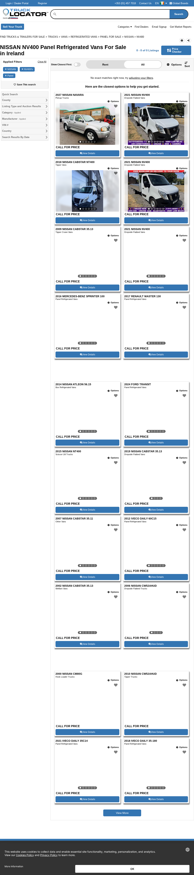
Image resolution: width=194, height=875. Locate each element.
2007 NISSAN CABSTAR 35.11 (74, 518)
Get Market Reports (181, 26)
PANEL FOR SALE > (112, 36)
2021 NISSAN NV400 (137, 95)
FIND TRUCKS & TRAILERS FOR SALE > (24, 36)
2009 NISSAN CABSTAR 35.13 (74, 229)
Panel (10, 75)
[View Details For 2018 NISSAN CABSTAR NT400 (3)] (87, 191)
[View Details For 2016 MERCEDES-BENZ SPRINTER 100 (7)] (87, 325)
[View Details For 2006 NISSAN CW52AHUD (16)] (156, 615)
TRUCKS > (54, 36)
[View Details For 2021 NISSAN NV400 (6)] (156, 258)
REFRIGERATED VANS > (85, 36)
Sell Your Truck (13, 27)
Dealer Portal (21, 3)
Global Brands (180, 3)
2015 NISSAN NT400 (68, 451)
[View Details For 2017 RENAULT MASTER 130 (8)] (156, 325)
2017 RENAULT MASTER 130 (142, 296)
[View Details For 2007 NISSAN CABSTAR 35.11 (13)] (87, 548)
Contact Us (145, 3)
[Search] (55, 14)
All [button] (143, 64)
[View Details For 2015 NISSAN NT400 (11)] (87, 480)
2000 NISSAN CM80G (69, 673)
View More (122, 812)
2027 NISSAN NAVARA (70, 95)
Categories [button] (124, 26)
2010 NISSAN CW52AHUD (140, 673)
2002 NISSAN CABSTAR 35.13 (74, 585)
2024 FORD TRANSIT (137, 384)
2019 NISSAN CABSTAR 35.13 (143, 451)
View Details (88, 153)
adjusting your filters (141, 77)
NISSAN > (130, 36)
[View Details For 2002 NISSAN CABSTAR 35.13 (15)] (87, 615)
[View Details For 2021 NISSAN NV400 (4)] (156, 191)
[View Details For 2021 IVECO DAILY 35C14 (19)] (87, 770)
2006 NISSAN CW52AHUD (140, 585)
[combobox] (122, 14)
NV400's (28, 69)
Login (9, 3)
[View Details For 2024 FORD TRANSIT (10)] (156, 413)
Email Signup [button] (159, 26)
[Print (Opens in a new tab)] (182, 40)
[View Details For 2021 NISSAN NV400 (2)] (156, 124)
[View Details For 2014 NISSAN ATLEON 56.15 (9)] (87, 413)
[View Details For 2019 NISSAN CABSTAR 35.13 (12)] (156, 480)
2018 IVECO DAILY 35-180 (140, 740)
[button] (173, 64)
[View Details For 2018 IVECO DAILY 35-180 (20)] (156, 770)
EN (157, 3)
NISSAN (11, 69)
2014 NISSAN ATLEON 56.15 (73, 384)
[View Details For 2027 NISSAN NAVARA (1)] (87, 124)
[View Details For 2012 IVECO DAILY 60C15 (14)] (156, 548)
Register (42, 3)
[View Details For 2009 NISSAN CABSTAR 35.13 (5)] (87, 258)
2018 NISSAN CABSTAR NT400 (75, 162)
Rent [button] (105, 64)
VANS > (66, 36)
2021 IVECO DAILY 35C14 (72, 740)
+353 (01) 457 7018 (125, 3)
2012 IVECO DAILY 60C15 (140, 518)
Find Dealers (142, 26)
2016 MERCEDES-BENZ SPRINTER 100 (80, 296)
